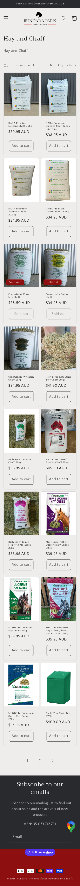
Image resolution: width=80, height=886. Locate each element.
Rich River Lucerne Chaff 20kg (19, 461)
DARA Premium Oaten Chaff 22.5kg (57, 210)
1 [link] (27, 761)
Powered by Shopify (60, 878)
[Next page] (52, 760)
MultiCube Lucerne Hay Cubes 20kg (19, 629)
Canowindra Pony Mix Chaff (18, 296)
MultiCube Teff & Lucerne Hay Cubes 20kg (57, 545)
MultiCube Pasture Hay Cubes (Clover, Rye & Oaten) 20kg (57, 630)
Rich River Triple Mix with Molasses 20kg (19, 545)
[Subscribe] (67, 837)
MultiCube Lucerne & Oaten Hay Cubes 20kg (21, 716)
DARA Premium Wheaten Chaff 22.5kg (17, 211)
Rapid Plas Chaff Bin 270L (58, 715)
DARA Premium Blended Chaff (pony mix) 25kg (58, 126)
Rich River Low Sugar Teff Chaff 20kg (58, 378)
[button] (6, 18)
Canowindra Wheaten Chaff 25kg (21, 378)
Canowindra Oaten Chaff (57, 296)
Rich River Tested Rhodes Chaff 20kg (57, 461)
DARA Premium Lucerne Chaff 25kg (20, 125)
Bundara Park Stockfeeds (32, 878)
